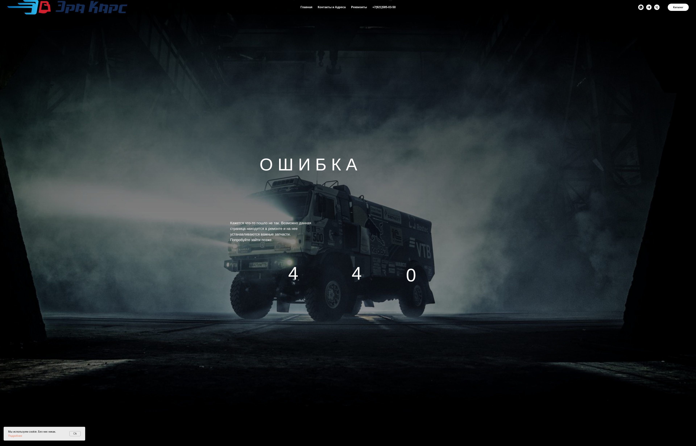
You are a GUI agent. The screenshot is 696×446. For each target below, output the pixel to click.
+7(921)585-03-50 (384, 7)
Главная (306, 7)
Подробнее (15, 435)
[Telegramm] (649, 7)
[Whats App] (641, 7)
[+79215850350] (657, 7)
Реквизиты (359, 7)
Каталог (678, 7)
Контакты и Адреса (332, 7)
